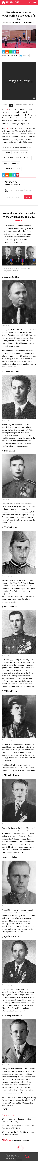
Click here (7, 1140)
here (16, 1157)
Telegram (25, 55)
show (16, 152)
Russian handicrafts (12, 169)
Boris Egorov (22, 223)
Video (18, 158)
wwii (5, 1109)
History (18, 220)
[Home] (3, 2)
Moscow (7, 152)
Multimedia (8, 158)
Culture (15, 163)
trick (8, 129)
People (6, 163)
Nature (27, 158)
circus (6, 109)
